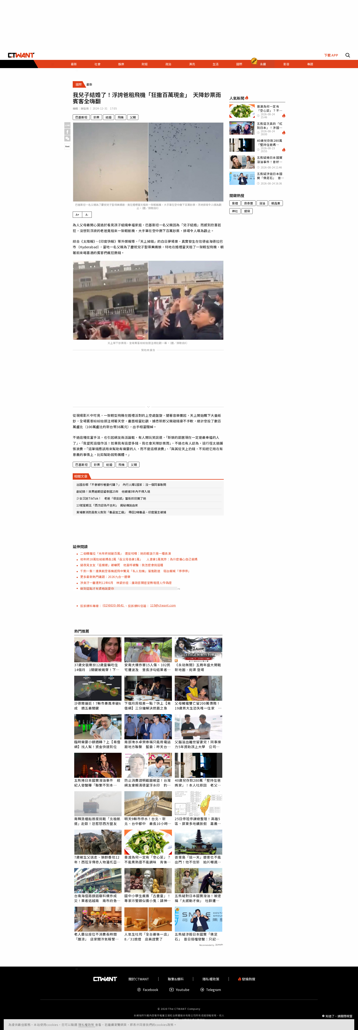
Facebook (150, 990)
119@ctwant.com (163, 605)
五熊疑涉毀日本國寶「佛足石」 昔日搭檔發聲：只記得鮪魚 (197, 936)
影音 (286, 63)
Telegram (213, 990)
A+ (77, 214)
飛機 (121, 117)
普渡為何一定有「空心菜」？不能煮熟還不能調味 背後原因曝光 (147, 859)
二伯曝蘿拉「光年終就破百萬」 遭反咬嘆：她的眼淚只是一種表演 (125, 553)
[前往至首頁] (21, 55)
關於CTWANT (138, 979)
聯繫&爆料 (176, 979)
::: (52, 64)
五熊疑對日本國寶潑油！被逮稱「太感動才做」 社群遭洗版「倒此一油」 (198, 898)
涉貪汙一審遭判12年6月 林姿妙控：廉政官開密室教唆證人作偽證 (126, 582)
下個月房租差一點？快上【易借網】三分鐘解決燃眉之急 (147, 705)
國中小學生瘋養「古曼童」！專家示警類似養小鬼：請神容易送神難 (147, 898)
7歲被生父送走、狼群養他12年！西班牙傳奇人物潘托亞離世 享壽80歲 (97, 859)
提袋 (247, 211)
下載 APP (331, 55)
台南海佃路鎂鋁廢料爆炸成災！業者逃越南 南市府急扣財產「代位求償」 (97, 898)
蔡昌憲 (275, 203)
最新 (74, 64)
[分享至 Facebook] (67, 132)
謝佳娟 (85, 108)
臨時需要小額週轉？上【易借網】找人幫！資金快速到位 (97, 744)
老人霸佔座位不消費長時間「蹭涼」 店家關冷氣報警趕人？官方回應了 (96, 936)
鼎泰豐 (248, 203)
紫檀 (235, 203)
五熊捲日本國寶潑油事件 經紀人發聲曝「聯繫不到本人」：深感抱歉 (97, 782)
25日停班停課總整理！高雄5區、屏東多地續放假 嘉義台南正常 (198, 821)
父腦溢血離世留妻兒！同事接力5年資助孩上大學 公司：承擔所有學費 (198, 744)
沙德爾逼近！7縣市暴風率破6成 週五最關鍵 (97, 705)
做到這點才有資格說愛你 (97, 588)
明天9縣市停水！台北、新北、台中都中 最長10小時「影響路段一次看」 (146, 821)
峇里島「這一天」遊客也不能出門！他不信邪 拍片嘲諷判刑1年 (198, 859)
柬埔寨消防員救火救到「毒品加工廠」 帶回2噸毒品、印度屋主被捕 (121, 512)
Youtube (182, 990)
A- (87, 214)
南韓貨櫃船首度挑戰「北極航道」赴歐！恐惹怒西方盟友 (97, 821)
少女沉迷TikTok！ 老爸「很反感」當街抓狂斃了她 (111, 498)
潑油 (262, 203)
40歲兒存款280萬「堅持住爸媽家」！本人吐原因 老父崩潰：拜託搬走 (198, 782)
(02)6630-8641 (114, 605)
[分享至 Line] (67, 125)
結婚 (109, 117)
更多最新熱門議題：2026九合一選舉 (105, 576)
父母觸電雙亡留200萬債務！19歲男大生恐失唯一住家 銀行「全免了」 (198, 705)
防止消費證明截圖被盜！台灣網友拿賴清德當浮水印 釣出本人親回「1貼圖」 (147, 782)
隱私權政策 (86, 1024)
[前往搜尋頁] (348, 55)
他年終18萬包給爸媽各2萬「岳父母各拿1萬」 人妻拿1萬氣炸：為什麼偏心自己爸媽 (139, 559)
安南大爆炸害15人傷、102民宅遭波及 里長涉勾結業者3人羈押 (147, 667)
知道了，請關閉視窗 (339, 1016)
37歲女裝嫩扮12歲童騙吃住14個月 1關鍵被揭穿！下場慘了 (97, 667)
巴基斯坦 (81, 117)
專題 (310, 63)
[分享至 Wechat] (67, 138)
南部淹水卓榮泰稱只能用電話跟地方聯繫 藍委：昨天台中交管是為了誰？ (147, 744)
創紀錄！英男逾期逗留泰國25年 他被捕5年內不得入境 (113, 491)
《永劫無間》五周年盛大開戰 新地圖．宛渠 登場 (198, 667)
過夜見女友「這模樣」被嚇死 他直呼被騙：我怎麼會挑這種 (121, 565)
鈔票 (96, 117)
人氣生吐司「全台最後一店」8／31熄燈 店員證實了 (147, 936)
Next (67, 146)
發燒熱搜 (248, 979)
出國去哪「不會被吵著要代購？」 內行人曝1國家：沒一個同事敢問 (121, 484)
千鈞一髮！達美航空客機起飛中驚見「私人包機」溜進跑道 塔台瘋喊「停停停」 (135, 571)
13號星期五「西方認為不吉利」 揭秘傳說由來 (107, 505)
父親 (133, 117)
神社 (235, 211)
